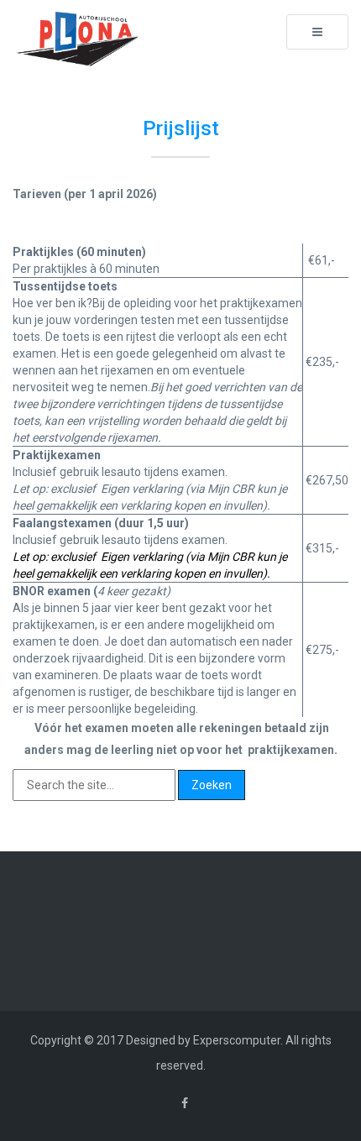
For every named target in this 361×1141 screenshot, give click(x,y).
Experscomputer (236, 1040)
